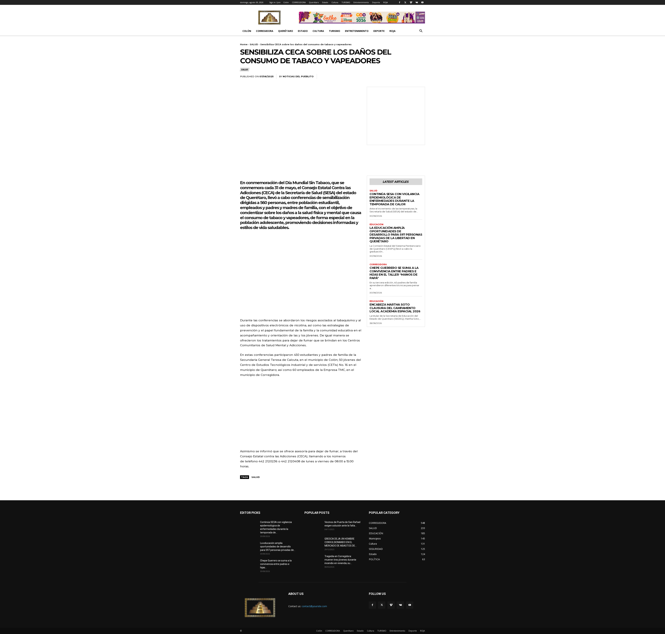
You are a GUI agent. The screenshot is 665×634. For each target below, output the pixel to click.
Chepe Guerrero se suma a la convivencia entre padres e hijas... (276, 564)
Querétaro (314, 2)
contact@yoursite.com (314, 606)
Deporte (376, 2)
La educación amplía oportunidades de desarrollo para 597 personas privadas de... (277, 546)
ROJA (385, 2)
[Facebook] (399, 2)
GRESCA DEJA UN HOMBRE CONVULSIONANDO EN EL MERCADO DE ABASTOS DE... (341, 542)
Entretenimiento (361, 2)
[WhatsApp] (413, 76)
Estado (325, 2)
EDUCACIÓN (376, 224)
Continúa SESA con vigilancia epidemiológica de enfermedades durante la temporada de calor (394, 199)
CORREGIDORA (299, 2)
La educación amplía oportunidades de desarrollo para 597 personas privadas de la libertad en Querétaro (396, 234)
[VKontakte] (416, 2)
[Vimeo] (411, 2)
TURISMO (346, 2)
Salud (255, 477)
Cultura (334, 2)
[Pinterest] (405, 76)
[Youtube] (422, 2)
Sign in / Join (275, 2)
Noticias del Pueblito (298, 76)
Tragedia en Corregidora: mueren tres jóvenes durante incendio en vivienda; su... (340, 560)
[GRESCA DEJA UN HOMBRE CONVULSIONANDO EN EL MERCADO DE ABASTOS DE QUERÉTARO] (313, 543)
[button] (421, 31)
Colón (286, 2)
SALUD (254, 44)
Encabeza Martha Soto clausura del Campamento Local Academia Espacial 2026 (395, 308)
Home (243, 44)
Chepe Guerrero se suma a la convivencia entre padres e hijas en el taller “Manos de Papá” (394, 273)
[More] (421, 76)
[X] (405, 2)
